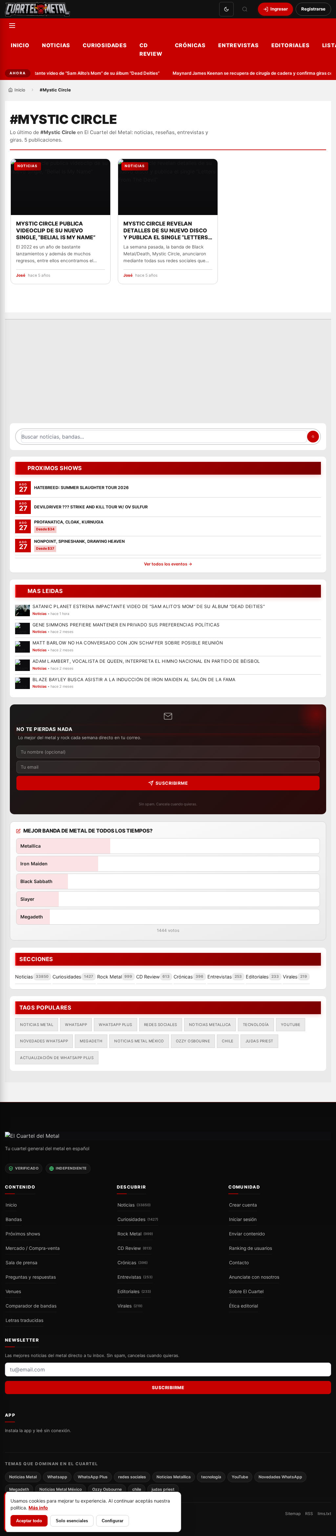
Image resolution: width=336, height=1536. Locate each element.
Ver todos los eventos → (168, 563)
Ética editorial (243, 1305)
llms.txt (324, 1513)
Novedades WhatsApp (44, 1041)
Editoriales (290, 45)
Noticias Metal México (139, 1041)
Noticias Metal (36, 1024)
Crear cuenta (243, 1204)
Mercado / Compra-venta (33, 1247)
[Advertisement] (168, 375)
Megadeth (91, 1041)
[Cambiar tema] (226, 9)
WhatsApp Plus (115, 1024)
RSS (309, 1513)
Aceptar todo (29, 1520)
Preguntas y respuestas (31, 1276)
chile (228, 1041)
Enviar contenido (247, 1233)
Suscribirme (172, 783)
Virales (129, 1305)
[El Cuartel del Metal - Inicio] (37, 9)
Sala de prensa (21, 1262)
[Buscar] (245, 9)
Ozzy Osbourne (193, 1041)
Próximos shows (23, 1233)
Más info (38, 1507)
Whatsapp (76, 1024)
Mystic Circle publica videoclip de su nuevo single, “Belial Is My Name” (55, 230)
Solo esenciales (72, 1520)
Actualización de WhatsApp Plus (57, 1057)
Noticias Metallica (210, 1024)
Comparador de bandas (31, 1305)
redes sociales (160, 1024)
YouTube (291, 1024)
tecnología (256, 1024)
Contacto (239, 1262)
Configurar (112, 1520)
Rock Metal (135, 1233)
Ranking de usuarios (250, 1247)
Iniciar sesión (243, 1219)
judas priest (259, 1041)
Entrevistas (238, 45)
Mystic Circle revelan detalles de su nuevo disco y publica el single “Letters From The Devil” (165, 230)
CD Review (150, 49)
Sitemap (293, 1513)
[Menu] (12, 25)
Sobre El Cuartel (246, 1291)
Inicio (20, 45)
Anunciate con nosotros (254, 1276)
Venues (13, 1291)
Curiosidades (105, 45)
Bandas (14, 1219)
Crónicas (190, 45)
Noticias (56, 45)
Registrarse (313, 8)
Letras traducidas (24, 1320)
